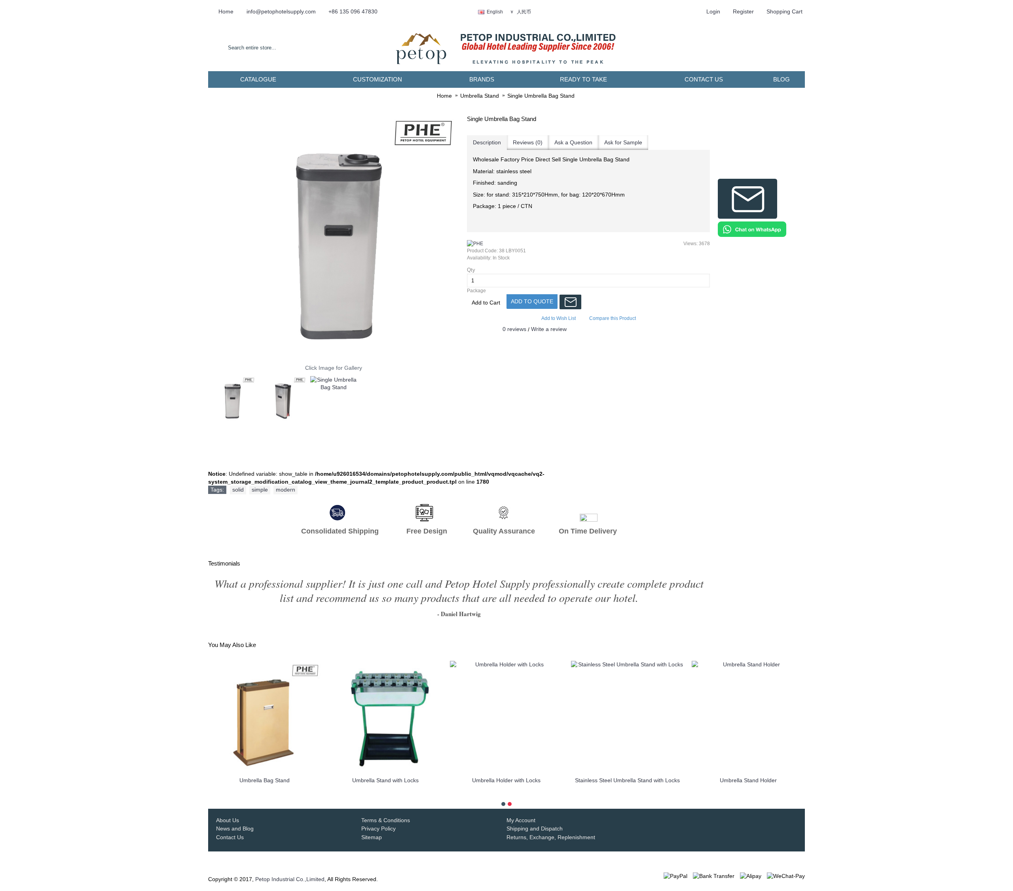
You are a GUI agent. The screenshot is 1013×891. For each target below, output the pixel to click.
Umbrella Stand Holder (748, 780)
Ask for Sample (623, 142)
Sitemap (371, 837)
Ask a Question (573, 142)
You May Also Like (232, 644)
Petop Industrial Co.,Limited (289, 879)
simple (260, 489)
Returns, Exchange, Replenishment (550, 837)
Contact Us (230, 837)
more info (265, 793)
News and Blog (235, 828)
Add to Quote (532, 301)
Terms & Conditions (385, 820)
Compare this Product (612, 318)
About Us (227, 820)
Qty (471, 270)
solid (238, 489)
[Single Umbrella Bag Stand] (333, 237)
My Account (520, 820)
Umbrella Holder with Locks (506, 780)
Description (487, 142)
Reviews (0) (528, 142)
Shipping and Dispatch (534, 828)
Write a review (549, 329)
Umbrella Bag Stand (264, 780)
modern (285, 489)
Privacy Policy (378, 828)
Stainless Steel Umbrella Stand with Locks (627, 780)
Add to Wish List (558, 318)
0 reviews (514, 329)
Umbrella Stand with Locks (385, 780)
